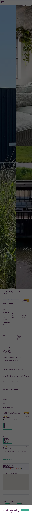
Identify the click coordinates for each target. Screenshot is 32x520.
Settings (25, 512)
